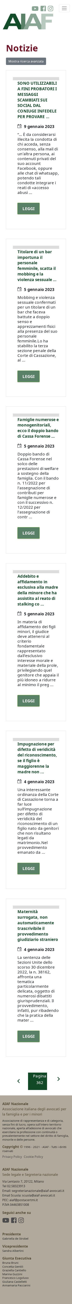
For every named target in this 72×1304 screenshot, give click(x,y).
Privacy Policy (12, 1157)
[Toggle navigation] (64, 8)
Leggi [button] (28, 208)
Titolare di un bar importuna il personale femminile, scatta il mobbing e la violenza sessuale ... (36, 265)
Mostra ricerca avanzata (26, 61)
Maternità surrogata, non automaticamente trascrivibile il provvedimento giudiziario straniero (37, 925)
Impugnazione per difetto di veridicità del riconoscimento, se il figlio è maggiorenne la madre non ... (37, 757)
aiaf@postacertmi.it (23, 1200)
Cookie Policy (33, 1157)
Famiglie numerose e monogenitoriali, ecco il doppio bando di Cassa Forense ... (38, 428)
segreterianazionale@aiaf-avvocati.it (38, 1191)
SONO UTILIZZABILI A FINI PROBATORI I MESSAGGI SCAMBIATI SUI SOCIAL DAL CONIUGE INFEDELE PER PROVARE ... (37, 99)
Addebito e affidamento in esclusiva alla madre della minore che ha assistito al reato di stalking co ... (37, 590)
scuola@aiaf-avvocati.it (38, 1195)
